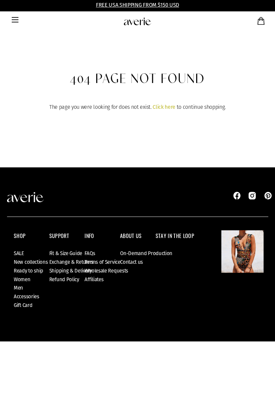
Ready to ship (28, 271)
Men (18, 288)
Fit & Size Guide (65, 253)
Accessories (26, 297)
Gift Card (23, 305)
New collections (31, 262)
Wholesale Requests (106, 271)
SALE (19, 253)
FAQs (90, 253)
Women (22, 279)
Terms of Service (102, 262)
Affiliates (94, 279)
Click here (164, 107)
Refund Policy (64, 279)
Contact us (131, 262)
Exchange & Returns (71, 262)
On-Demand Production (146, 253)
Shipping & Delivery (70, 271)
